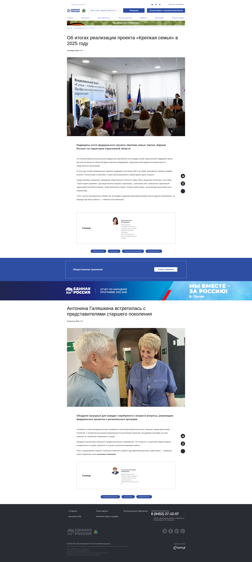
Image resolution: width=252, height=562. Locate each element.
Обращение (133, 10)
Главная (69, 28)
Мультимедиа (159, 18)
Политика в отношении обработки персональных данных (87, 553)
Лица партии (85, 18)
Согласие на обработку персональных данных (83, 555)
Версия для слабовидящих (176, 4)
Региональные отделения (136, 511)
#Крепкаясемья (98, 251)
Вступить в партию (178, 18)
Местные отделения (125, 18)
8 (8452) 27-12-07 (165, 514)
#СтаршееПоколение (110, 496)
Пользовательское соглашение (78, 549)
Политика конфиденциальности (78, 551)
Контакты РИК (74, 516)
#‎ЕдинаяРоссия (144, 496)
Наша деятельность (104, 18)
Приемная (143, 18)
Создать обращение (166, 269)
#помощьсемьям (153, 251)
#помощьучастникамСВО (133, 251)
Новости (92, 28)
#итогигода (114, 251)
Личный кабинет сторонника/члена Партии (166, 10)
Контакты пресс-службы (107, 516)
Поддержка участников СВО (126, 23)
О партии (70, 18)
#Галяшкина (128, 496)
